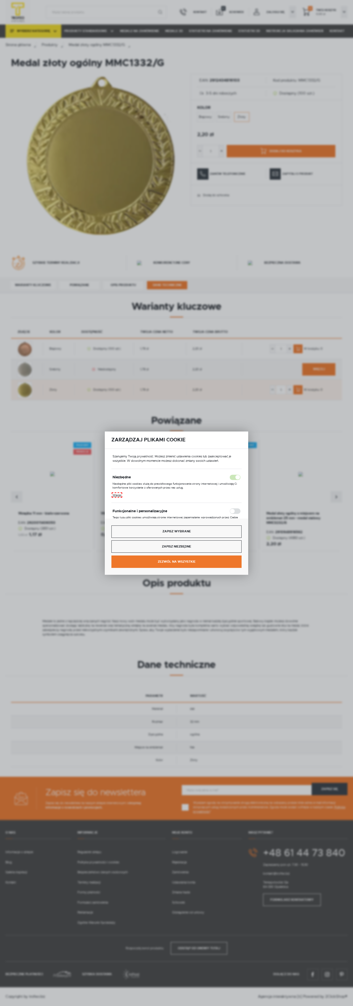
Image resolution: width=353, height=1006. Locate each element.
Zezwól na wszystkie (177, 562)
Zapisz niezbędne (176, 546)
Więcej (117, 495)
